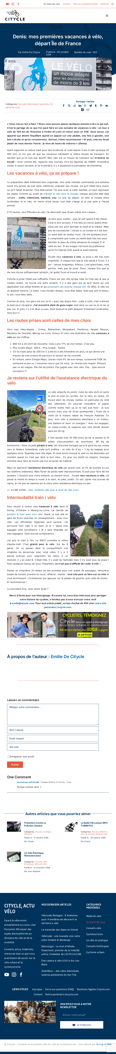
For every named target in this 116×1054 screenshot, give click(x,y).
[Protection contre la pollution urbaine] (14, 823)
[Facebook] (63, 106)
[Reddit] (74, 106)
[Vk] (106, 106)
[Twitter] (69, 106)
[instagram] (13, 4)
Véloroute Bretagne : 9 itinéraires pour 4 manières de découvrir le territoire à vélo (59, 919)
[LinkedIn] (80, 106)
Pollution (28, 834)
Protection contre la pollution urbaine (35, 824)
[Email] (88, 110)
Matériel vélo (101, 834)
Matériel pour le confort (94, 833)
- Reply (68, 782)
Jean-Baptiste (34, 871)
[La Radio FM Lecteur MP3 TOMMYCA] (70, 823)
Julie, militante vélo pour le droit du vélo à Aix (53, 489)
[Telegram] (90, 106)
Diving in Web (104, 1044)
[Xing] (82, 110)
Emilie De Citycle (31, 52)
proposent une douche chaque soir (67, 286)
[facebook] (18, 4)
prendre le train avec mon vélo (24, 514)
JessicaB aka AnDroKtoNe (28, 782)
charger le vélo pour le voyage (61, 193)
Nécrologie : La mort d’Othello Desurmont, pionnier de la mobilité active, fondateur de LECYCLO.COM (61, 950)
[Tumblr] (95, 106)
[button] (112, 4)
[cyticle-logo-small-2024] (15, 11)
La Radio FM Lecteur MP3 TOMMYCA (94, 824)
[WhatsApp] (85, 106)
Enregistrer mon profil (22, 756)
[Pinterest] (101, 106)
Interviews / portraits (38, 104)
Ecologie (47, 832)
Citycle (31, 841)
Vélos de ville (41, 864)
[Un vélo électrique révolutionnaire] (14, 853)
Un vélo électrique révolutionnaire (34, 854)
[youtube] (7, 4)
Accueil (22, 104)
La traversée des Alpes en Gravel (59, 929)
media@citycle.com (23, 603)
